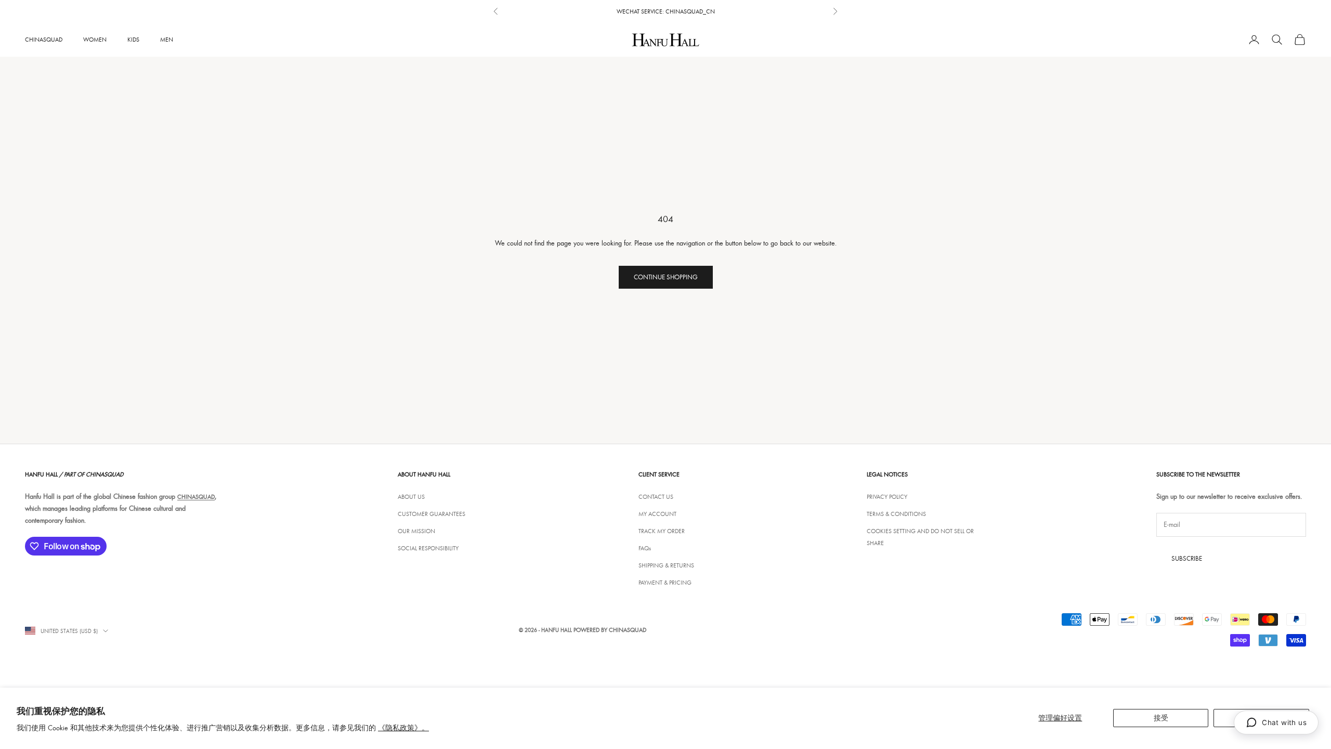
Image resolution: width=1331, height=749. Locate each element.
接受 (1161, 717)
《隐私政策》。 (403, 727)
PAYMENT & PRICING (664, 582)
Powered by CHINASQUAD (609, 630)
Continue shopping (666, 277)
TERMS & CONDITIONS (896, 514)
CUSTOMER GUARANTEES (431, 514)
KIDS (133, 39)
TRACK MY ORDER (661, 531)
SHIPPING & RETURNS (666, 565)
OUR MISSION (416, 531)
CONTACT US (655, 496)
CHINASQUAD (43, 39)
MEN (166, 39)
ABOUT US (411, 496)
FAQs (644, 548)
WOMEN (95, 39)
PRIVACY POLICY (887, 496)
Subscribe (1186, 558)
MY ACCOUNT (657, 514)
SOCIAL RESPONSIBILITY (428, 548)
